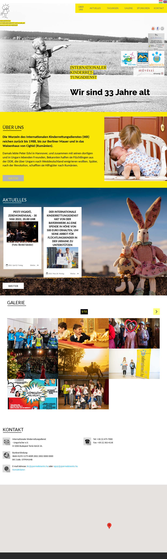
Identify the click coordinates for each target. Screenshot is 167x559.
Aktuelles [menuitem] (95, 8)
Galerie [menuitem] (128, 8)
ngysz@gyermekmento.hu (65, 466)
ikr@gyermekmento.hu (37, 466)
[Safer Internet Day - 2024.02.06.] (32, 333)
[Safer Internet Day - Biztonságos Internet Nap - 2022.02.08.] (32, 394)
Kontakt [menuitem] (159, 8)
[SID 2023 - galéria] (134, 364)
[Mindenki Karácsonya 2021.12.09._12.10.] (83, 394)
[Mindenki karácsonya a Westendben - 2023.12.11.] (32, 364)
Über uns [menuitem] (81, 8)
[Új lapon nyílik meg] (157, 30)
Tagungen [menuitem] (112, 8)
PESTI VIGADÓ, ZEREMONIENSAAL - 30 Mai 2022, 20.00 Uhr (22, 215)
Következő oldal (156, 311)
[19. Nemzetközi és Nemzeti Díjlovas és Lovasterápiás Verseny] (83, 364)
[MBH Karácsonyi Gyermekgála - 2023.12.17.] (83, 333)
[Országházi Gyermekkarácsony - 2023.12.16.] (134, 333)
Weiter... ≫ (34, 265)
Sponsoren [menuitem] (143, 8)
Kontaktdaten (18, 470)
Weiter (13, 178)
